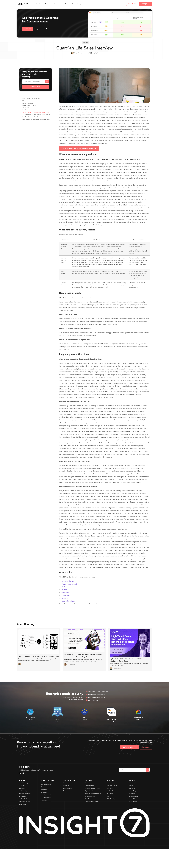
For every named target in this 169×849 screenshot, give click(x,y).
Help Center (110, 788)
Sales (42, 787)
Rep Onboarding (90, 791)
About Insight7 (133, 783)
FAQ (108, 796)
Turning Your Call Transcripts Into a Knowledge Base (35, 112)
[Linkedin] (23, 773)
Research (44, 800)
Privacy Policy (133, 801)
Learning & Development (48, 794)
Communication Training (92, 801)
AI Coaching (22, 785)
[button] (27, 29)
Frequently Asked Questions (29, 105)
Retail (64, 791)
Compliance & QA (46, 797)
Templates (85, 42)
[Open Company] (61, 3)
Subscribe (147, 769)
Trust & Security (133, 796)
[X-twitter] (20, 773)
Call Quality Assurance (91, 783)
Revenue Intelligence (25, 793)
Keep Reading (25, 110)
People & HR (66, 595)
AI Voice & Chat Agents (26, 799)
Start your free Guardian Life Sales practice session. (79, 148)
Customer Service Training (92, 788)
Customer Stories (112, 785)
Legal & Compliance (68, 601)
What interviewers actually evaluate (31, 98)
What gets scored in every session (30, 101)
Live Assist (22, 788)
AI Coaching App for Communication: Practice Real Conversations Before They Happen (36, 114)
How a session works (27, 103)
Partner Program (133, 791)
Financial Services (68, 783)
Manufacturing (67, 788)
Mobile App (22, 804)
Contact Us (132, 788)
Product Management (69, 584)
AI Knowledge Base (24, 791)
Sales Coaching (89, 785)
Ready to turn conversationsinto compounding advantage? (36, 119)
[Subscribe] (47, 81)
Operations (65, 592)
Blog (108, 783)
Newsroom (132, 793)
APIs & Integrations (24, 801)
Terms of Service (133, 799)
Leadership (65, 598)
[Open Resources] (72, 3)
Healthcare (66, 785)
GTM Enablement (90, 796)
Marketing (65, 587)
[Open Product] (39, 3)
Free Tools (110, 793)
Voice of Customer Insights (93, 793)
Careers (131, 785)
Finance (64, 590)
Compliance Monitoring (91, 799)
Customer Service (68, 581)
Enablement (44, 789)
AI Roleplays (22, 796)
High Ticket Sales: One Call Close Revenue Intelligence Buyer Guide (36, 117)
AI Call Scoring (23, 783)
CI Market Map (111, 799)
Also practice (25, 107)
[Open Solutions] (50, 3)
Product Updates (112, 791)
